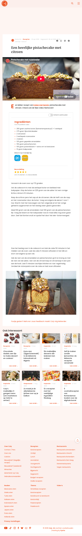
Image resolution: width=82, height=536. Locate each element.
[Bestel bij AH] (17, 158)
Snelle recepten (36, 481)
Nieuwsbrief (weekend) (12, 466)
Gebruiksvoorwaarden (12, 476)
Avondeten (35, 460)
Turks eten (8, 496)
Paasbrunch (35, 506)
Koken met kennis (41, 105)
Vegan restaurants (64, 467)
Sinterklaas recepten (38, 489)
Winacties (8, 469)
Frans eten (8, 513)
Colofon (7, 457)
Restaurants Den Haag (65, 460)
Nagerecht (34, 474)
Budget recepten (37, 477)
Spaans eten (9, 506)
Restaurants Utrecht (64, 453)
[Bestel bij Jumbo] (25, 158)
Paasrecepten (36, 503)
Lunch (33, 457)
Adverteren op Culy (11, 473)
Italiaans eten (9, 499)
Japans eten (9, 510)
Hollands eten (9, 517)
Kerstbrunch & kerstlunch (40, 496)
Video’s (60, 485)
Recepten (26, 39)
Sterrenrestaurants (64, 464)
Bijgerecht (34, 470)
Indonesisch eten (10, 503)
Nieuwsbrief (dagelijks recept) (12, 461)
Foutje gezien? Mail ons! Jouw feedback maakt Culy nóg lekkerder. (39, 321)
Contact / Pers (9, 450)
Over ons (7, 453)
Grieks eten (8, 492)
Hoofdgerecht (36, 467)
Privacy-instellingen (12, 521)
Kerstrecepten (36, 450)
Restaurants (62, 446)
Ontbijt (33, 453)
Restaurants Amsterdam (66, 450)
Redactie (18, 39)
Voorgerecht (35, 464)
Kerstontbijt (35, 499)
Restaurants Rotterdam (65, 457)
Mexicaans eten (10, 489)
